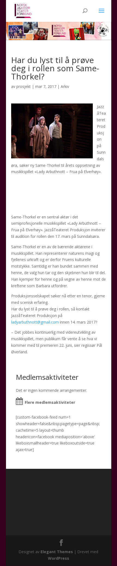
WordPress (58, 558)
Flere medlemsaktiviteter (50, 402)
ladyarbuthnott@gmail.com (35, 322)
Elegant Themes (57, 551)
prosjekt (23, 86)
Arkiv (65, 86)
